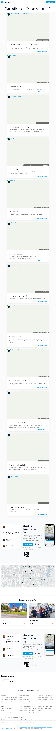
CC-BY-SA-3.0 (45, 40)
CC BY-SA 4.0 (45, 122)
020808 (41, 249)
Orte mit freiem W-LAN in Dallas (8, 699)
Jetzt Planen (28, 544)
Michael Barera (39, 122)
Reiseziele (22, 727)
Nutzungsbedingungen (28, 727)
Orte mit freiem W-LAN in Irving (26, 701)
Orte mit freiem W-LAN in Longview (46, 704)
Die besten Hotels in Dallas (7, 701)
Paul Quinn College (16, 507)
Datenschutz (49, 727)
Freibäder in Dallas (5, 715)
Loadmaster (40, 82)
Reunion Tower (15, 87)
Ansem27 (40, 418)
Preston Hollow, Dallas (18, 423)
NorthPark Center (16, 254)
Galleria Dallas (15, 336)
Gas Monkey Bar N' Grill (18, 381)
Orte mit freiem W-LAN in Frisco (26, 710)
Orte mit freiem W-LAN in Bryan (45, 706)
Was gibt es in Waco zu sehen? (45, 695)
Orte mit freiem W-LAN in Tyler (45, 697)
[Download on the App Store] (35, 544)
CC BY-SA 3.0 (45, 82)
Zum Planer (50, 2)
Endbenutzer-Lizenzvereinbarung (40, 727)
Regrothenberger (39, 291)
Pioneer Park (14, 169)
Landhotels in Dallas (24, 699)
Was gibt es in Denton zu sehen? (27, 719)
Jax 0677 (40, 376)
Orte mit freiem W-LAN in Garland (27, 704)
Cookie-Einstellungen (5, 728)
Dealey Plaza (14, 211)
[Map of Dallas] (28, 576)
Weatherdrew (39, 40)
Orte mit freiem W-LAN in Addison (27, 708)
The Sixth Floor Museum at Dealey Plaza (24, 44)
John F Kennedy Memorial (19, 127)
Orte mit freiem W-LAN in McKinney (27, 712)
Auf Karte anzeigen (42, 51)
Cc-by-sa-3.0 (45, 249)
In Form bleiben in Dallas (7, 712)
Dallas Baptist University (18, 296)
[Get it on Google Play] (38, 544)
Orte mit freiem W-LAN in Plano (26, 706)
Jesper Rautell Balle (38, 207)
